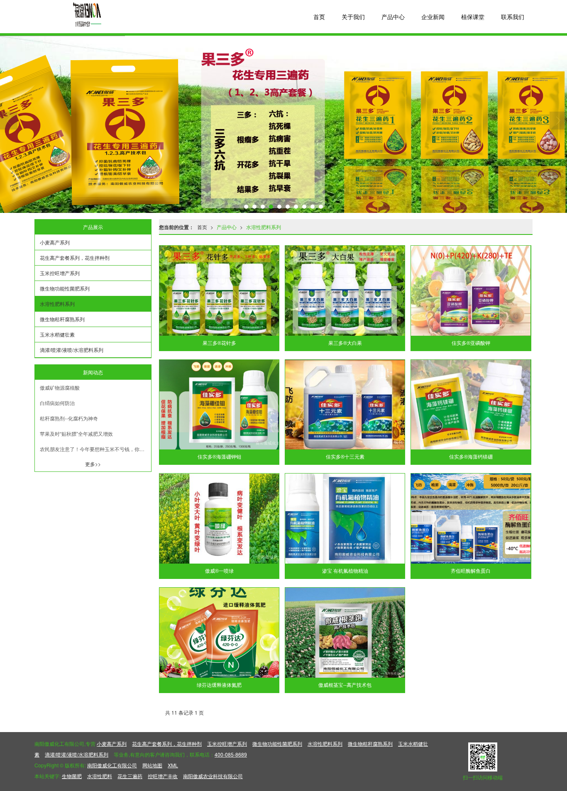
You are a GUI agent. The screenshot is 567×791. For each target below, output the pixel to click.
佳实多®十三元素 (345, 457)
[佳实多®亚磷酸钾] (470, 291)
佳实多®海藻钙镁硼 (471, 457)
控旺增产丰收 (163, 775)
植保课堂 (472, 16)
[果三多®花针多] (219, 291)
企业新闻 (433, 16)
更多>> (93, 463)
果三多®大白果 (345, 343)
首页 (319, 16)
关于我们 (353, 16)
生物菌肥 (72, 775)
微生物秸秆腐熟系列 (62, 318)
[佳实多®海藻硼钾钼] (219, 405)
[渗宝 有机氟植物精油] (345, 519)
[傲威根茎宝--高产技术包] (345, 633)
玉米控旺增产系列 (60, 272)
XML (173, 765)
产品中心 (393, 16)
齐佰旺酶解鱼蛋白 (471, 571)
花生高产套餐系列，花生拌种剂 (75, 257)
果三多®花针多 (219, 343)
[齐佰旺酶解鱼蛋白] (470, 519)
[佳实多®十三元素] (345, 405)
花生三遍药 (129, 775)
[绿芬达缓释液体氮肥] (219, 633)
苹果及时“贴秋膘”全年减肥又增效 (76, 433)
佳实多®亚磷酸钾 (471, 343)
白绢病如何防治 (57, 402)
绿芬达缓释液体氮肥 (219, 685)
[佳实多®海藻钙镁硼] (470, 405)
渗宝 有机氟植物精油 (345, 571)
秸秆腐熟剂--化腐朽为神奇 (69, 418)
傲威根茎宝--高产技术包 (344, 685)
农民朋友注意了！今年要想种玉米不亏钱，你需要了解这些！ (95, 448)
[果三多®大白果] (345, 291)
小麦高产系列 (55, 242)
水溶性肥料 (99, 775)
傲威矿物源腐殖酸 (60, 387)
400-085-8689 (231, 754)
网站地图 (152, 765)
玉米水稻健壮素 (57, 334)
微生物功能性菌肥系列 (65, 288)
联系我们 (512, 16)
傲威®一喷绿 (219, 571)
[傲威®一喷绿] (219, 519)
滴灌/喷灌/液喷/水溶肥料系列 (71, 349)
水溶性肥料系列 (263, 226)
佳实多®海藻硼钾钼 (219, 457)
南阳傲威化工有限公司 (112, 765)
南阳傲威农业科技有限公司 (213, 775)
